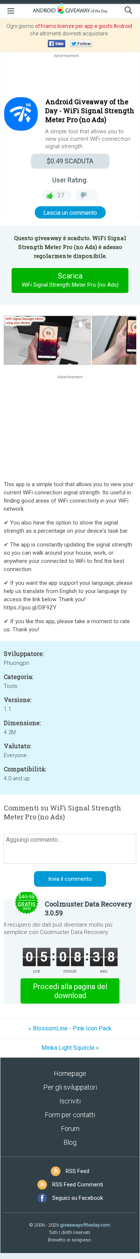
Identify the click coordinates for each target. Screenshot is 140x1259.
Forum (70, 1128)
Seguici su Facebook (77, 1198)
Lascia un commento (70, 212)
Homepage (70, 1073)
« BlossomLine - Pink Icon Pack (70, 1028)
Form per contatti (70, 1115)
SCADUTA (70, 161)
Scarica (70, 279)
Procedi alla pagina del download (70, 991)
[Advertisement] (70, 77)
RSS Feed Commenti (77, 1184)
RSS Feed (77, 1171)
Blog (70, 1142)
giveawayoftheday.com (85, 1225)
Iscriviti (70, 1101)
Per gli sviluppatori (70, 1087)
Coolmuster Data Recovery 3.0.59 (88, 908)
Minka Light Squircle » (70, 1047)
